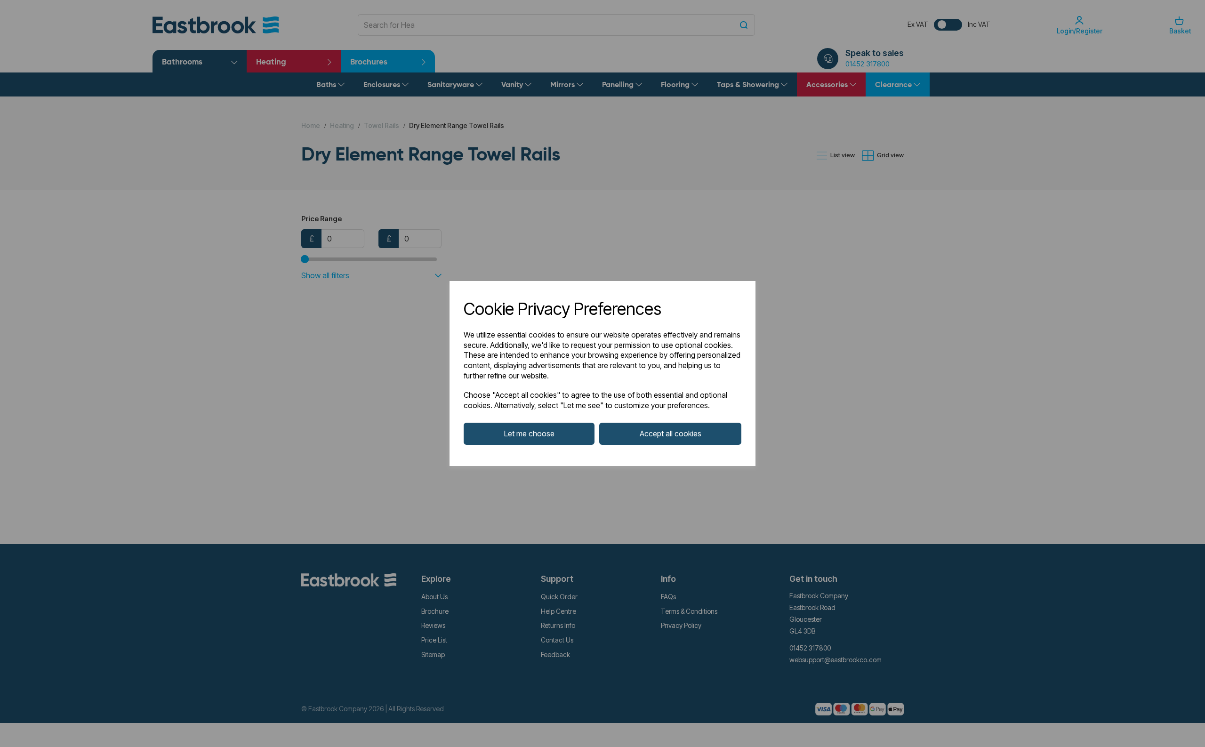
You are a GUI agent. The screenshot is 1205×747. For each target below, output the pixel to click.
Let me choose (529, 433)
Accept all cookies (670, 433)
